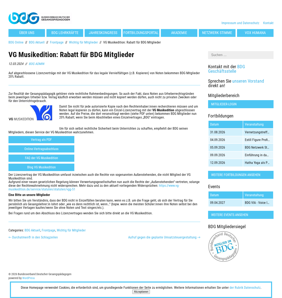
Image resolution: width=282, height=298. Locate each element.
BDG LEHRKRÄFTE (64, 33)
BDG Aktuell (37, 42)
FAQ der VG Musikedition (41, 158)
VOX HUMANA (255, 33)
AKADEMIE (179, 33)
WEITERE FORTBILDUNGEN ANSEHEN (235, 175)
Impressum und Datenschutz (240, 23)
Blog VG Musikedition (41, 167)
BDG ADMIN (36, 64)
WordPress (28, 278)
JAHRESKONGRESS (103, 33)
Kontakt (268, 23)
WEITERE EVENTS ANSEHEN (229, 215)
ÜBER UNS (26, 33)
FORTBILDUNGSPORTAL (141, 33)
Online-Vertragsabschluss (41, 149)
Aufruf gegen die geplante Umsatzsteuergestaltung (164, 237)
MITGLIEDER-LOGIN (224, 104)
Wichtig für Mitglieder (83, 42)
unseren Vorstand (248, 81)
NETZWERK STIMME (217, 33)
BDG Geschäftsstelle (226, 69)
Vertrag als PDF (41, 140)
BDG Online (16, 42)
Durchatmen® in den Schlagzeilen (33, 237)
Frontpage (57, 42)
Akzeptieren (141, 291)
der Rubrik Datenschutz (245, 288)
